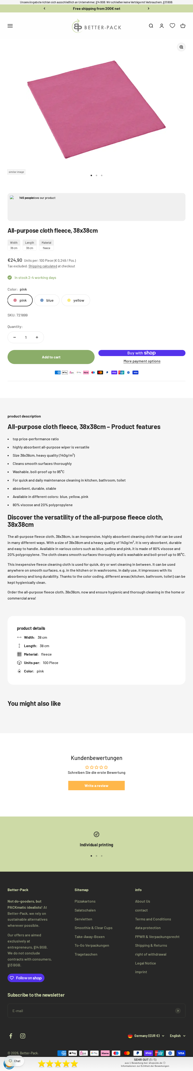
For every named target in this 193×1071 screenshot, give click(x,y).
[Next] (148, 8)
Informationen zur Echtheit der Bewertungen (145, 1066)
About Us (142, 901)
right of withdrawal (150, 954)
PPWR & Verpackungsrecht (157, 936)
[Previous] (44, 8)
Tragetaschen (86, 954)
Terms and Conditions (153, 919)
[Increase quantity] (37, 337)
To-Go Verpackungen (92, 945)
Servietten (83, 919)
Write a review (96, 785)
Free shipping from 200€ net (96, 8)
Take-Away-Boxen (90, 936)
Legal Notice (145, 963)
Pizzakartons (85, 901)
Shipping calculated (42, 266)
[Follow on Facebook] (11, 1036)
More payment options (142, 361)
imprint (141, 971)
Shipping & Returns (151, 945)
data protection (148, 927)
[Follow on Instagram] (23, 1036)
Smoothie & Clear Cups (94, 927)
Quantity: (15, 326)
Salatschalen (85, 910)
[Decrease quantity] (14, 337)
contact (141, 910)
